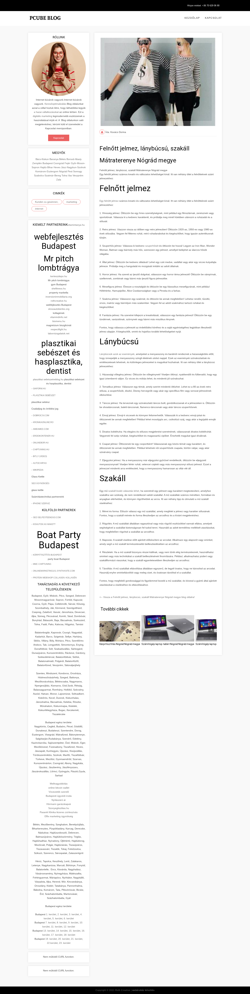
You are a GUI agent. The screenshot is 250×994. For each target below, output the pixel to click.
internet (39, 208)
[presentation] (211, 629)
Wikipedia (38, 470)
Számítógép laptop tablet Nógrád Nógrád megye (167, 644)
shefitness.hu (59, 288)
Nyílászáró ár (59, 800)
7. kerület (50, 922)
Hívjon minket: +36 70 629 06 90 (203, 5)
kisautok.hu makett (44, 524)
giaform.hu (39, 388)
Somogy (77, 171)
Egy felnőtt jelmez (109, 200)
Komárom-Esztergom (47, 171)
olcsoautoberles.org (58, 309)
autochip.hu (40, 463)
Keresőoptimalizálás (55, 103)
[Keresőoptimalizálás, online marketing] (45, 22)
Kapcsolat (213, 18)
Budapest (48, 163)
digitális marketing (42, 116)
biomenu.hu (58, 321)
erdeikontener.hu (43, 436)
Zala (58, 179)
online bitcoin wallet (58, 787)
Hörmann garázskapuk (58, 804)
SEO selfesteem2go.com (47, 517)
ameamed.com (41, 429)
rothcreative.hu (59, 300)
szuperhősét (152, 245)
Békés (62, 159)
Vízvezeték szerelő (59, 791)
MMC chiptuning (42, 564)
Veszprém (78, 175)
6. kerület (69, 918)
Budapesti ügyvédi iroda (59, 796)
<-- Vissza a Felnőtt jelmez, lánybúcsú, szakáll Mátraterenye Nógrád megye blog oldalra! (147, 597)
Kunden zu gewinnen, (46, 202)
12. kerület (69, 926)
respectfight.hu (59, 329)
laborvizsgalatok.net (58, 333)
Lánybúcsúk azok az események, (117, 354)
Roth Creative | (135, 990)
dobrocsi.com (41, 415)
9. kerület (73, 922)
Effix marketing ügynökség (59, 816)
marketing (71, 202)
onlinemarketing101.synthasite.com (54, 571)
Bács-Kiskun (42, 159)
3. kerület (74, 914)
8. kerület (62, 922)
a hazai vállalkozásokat (46, 112)
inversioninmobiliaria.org (59, 296)
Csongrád (59, 163)
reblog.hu (58, 379)
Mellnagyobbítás (59, 783)
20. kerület (64, 938)
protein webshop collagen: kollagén (55, 577)
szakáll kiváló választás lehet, (124, 491)
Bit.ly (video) (40, 456)
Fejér (68, 163)
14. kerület (62, 930)
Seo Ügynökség (40, 483)
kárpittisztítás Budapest (47, 555)
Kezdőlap (192, 18)
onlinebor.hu (41, 443)
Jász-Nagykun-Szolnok (73, 167)
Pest (70, 171)
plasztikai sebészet (43, 379)
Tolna (65, 175)
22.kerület (52, 943)
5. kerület (57, 918)
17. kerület (56, 934)
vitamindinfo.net (58, 317)
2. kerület (62, 914)
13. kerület (49, 930)
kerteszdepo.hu (58, 276)
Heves (57, 167)
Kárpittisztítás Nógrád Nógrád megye (119, 644)
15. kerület (74, 930)
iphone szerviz (41, 503)
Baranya (54, 159)
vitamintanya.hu (76, 224)
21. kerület (76, 938)
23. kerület (64, 943)
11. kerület (56, 926)
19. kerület (51, 938)
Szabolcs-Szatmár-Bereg (48, 175)
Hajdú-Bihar (47, 167)
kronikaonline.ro (43, 422)
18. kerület (69, 934)
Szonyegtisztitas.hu (58, 808)
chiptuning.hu (41, 449)
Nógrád (63, 171)
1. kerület (51, 914)
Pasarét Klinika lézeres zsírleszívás (59, 812)
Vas (70, 175)
